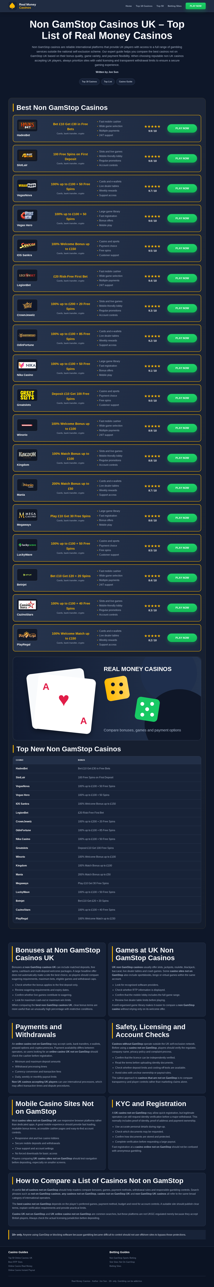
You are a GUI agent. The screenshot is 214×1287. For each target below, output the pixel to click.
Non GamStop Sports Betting (123, 1258)
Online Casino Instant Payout (21, 1270)
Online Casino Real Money (20, 1266)
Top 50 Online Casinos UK (20, 1258)
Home (129, 6)
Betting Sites (175, 6)
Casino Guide (125, 81)
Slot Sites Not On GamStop (122, 1262)
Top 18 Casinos (144, 6)
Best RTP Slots (15, 1262)
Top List (108, 81)
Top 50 (160, 6)
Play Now (195, 6)
